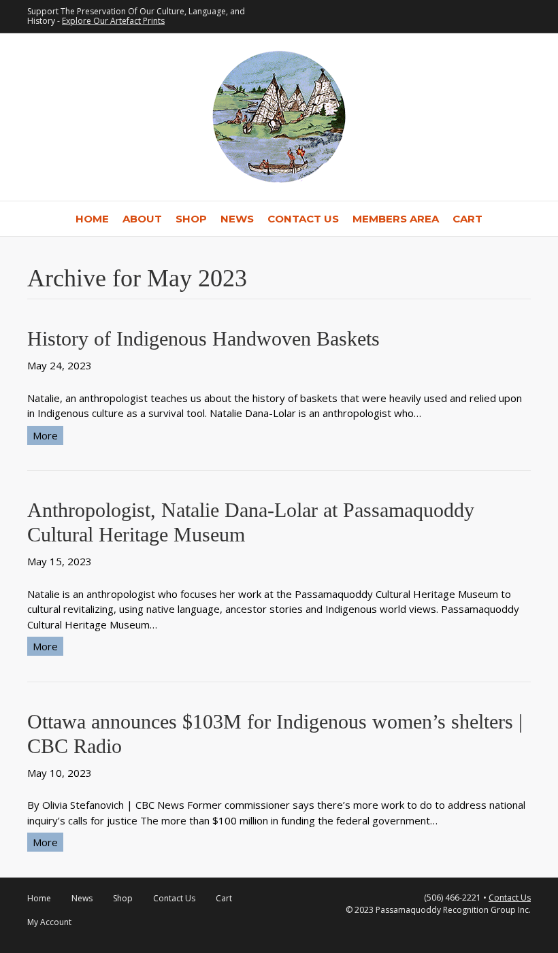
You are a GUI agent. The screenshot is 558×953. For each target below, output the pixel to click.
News (237, 218)
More (45, 435)
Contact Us (303, 218)
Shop (191, 218)
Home (92, 218)
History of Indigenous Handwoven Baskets (203, 338)
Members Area (395, 218)
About (142, 218)
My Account (49, 922)
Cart (467, 218)
